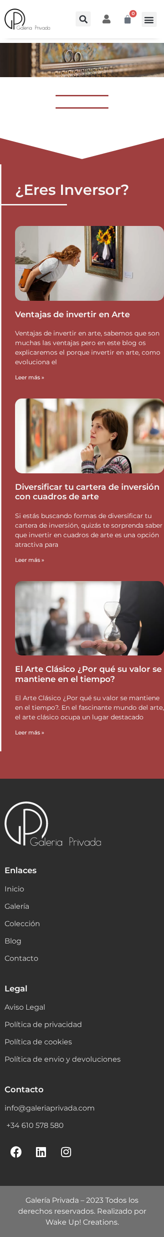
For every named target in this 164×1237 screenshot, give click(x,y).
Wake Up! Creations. (82, 1222)
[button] (83, 18)
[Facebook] (16, 1151)
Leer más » (29, 377)
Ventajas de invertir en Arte (72, 314)
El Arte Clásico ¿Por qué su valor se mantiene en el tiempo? (88, 674)
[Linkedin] (41, 1151)
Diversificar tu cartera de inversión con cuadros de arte (87, 492)
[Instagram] (66, 1151)
